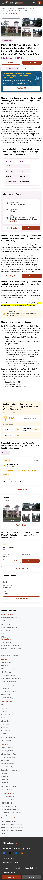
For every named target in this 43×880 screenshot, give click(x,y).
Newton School (6, 642)
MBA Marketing (6, 672)
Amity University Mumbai (9, 627)
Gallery (32, 69)
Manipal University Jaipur (9, 618)
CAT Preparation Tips (8, 737)
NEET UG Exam (6, 731)
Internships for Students (8, 786)
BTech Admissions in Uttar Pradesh (12, 824)
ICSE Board (4, 776)
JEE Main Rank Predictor (9, 800)
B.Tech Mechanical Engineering (11, 678)
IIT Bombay (4, 634)
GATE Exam (5, 708)
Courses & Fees (13, 69)
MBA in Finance (6, 662)
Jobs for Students (7, 789)
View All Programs (21, 568)
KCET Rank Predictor (7, 803)
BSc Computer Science (8, 691)
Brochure (31, 561)
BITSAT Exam (5, 734)
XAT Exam (4, 727)
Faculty (24, 69)
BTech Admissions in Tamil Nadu (11, 831)
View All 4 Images (21, 525)
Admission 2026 (12, 561)
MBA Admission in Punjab (9, 821)
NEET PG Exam (6, 714)
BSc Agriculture (6, 694)
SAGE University (6, 630)
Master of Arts (9, 548)
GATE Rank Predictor (7, 796)
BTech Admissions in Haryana (10, 834)
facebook (4, 853)
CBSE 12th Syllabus (7, 747)
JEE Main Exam (6, 721)
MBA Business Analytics (8, 669)
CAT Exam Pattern (7, 740)
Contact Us (17, 868)
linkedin (16, 853)
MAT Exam (4, 718)
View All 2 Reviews (22, 490)
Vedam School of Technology (10, 655)
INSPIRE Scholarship (7, 763)
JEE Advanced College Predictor (11, 812)
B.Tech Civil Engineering (8, 681)
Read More (13, 221)
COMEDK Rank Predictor (8, 816)
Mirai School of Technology (9, 652)
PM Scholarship (6, 760)
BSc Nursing (5, 688)
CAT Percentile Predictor (9, 806)
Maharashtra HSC (6, 773)
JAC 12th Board (6, 783)
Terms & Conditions (9, 872)
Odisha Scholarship (7, 767)
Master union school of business (11, 649)
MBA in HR (4, 665)
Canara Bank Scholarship (9, 770)
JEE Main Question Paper (9, 754)
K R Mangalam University (9, 621)
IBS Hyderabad (5, 624)
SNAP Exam (5, 724)
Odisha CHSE (5, 780)
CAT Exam (4, 705)
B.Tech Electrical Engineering (10, 685)
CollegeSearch (14, 2)
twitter (10, 853)
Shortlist (11, 62)
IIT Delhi (3, 637)
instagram (22, 853)
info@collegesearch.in (12, 862)
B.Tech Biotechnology (8, 675)
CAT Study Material (7, 751)
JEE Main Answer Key (8, 757)
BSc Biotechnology (7, 698)
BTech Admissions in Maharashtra (12, 827)
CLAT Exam (4, 711)
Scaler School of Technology (10, 645)
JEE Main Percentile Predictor (10, 809)
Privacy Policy (30, 868)
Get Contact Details (21, 598)
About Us (6, 868)
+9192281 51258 (10, 858)
